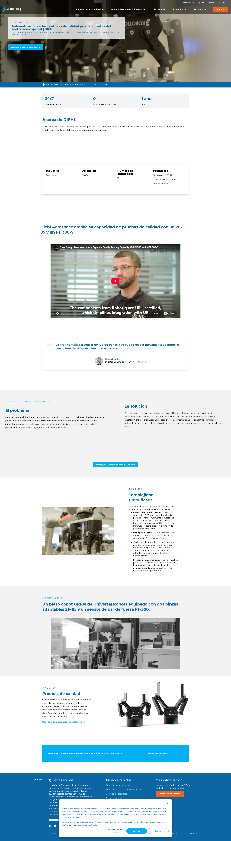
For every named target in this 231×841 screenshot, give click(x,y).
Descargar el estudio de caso (25, 47)
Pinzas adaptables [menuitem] (114, 798)
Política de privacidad (71, 817)
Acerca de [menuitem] (187, 3)
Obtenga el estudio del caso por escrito (115, 465)
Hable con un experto (157, 753)
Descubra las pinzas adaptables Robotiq (62, 722)
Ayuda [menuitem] (201, 3)
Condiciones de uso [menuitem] (189, 833)
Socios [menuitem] (211, 3)
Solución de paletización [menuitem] (118, 785)
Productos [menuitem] (178, 9)
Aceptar (136, 831)
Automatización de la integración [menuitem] (128, 9)
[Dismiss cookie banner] (168, 804)
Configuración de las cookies (116, 830)
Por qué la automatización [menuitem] (90, 9)
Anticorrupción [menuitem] (174, 833)
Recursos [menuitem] (198, 9)
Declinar (158, 831)
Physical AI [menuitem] (159, 9)
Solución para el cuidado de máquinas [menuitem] (124, 789)
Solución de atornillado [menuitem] (117, 794)
